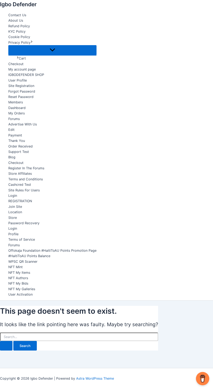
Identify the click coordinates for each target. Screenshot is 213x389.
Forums (14, 119)
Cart (22, 58)
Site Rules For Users (24, 190)
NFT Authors (18, 278)
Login (12, 195)
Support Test (18, 152)
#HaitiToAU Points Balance (29, 256)
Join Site (15, 206)
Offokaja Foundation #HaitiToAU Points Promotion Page (52, 250)
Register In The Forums (26, 168)
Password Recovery (24, 223)
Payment (15, 135)
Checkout (16, 64)
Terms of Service (21, 239)
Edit (11, 130)
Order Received (20, 146)
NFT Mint (15, 267)
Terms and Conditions (25, 179)
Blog (11, 157)
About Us (15, 20)
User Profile (17, 80)
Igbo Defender (18, 4)
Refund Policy (19, 26)
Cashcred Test (19, 184)
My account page (22, 69)
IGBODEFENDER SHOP (26, 75)
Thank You (16, 141)
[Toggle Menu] (52, 50)
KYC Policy (17, 31)
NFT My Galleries (21, 289)
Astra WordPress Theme (95, 378)
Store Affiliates (20, 173)
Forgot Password (21, 91)
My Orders (16, 113)
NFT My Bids (18, 283)
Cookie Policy (19, 37)
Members (15, 102)
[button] (32, 42)
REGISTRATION (20, 201)
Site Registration (21, 86)
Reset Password (20, 97)
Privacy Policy (19, 42)
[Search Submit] (6, 346)
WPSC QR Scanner (22, 261)
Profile (13, 234)
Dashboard (17, 108)
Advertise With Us (22, 124)
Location (15, 212)
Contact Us (17, 15)
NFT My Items (19, 272)
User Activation (20, 294)
